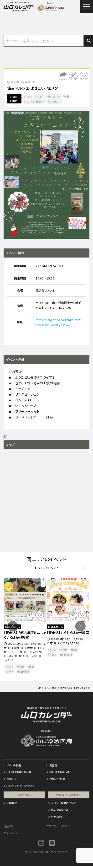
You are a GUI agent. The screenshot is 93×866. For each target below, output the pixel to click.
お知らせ (11, 779)
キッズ (29, 96)
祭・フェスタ (54, 96)
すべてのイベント (46, 567)
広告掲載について (61, 810)
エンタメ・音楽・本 (35, 101)
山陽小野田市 (13, 99)
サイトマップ (11, 833)
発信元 (53, 765)
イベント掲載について (63, 803)
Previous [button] (12, 626)
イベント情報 (13, 765)
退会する (9, 826)
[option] (46, 175)
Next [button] (80, 626)
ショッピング (55, 101)
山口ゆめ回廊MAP (60, 772)
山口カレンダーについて (20, 786)
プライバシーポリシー (59, 826)
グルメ (39, 96)
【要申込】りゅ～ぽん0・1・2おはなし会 (68, 635)
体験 (66, 96)
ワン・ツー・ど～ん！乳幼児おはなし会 (25, 635)
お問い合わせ (57, 779)
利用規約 (11, 803)
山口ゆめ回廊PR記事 (18, 772)
